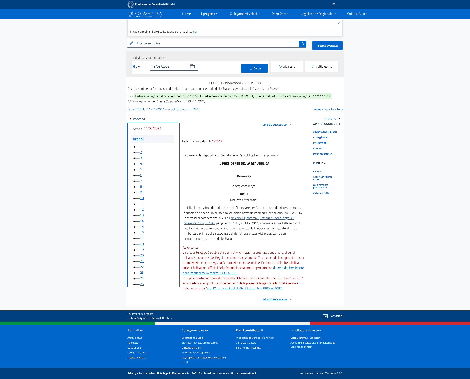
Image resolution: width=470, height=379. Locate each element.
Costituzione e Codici (193, 338)
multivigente (323, 66)
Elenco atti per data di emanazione (200, 342)
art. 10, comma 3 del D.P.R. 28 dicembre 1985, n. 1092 (244, 288)
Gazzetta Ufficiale (191, 347)
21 (142, 261)
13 (142, 215)
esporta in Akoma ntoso (322, 178)
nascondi (139, 118)
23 (142, 272)
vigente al (143, 66)
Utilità (185, 362)
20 (142, 255)
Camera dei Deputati (247, 342)
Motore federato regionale (196, 352)
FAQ (194, 373)
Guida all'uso (134, 347)
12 (142, 209)
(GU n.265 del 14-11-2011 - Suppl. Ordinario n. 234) (163, 109)
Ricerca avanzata (327, 45)
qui (195, 31)
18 (142, 243)
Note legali (163, 373)
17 (142, 238)
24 (142, 278)
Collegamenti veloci (137, 352)
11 (142, 203)
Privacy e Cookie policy (141, 373)
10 (142, 197)
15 (142, 226)
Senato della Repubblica (248, 347)
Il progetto (132, 342)
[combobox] (217, 43)
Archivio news (134, 338)
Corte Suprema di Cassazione (306, 338)
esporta (317, 171)
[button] (192, 66)
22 (142, 266)
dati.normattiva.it (246, 373)
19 (142, 249)
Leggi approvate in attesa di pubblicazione (204, 357)
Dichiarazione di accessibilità (216, 373)
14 (142, 220)
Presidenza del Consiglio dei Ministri (255, 338)
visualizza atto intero (328, 109)
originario (288, 66)
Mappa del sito (181, 373)
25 (142, 284)
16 (142, 232)
